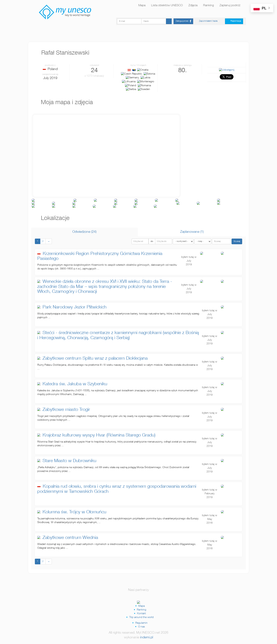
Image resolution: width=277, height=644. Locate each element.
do (152, 241)
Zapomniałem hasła (208, 21)
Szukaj (237, 241)
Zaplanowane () (192, 232)
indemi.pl (146, 637)
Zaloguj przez (183, 21)
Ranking (208, 5)
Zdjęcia (192, 5)
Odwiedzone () (84, 232)
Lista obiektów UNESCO (167, 5)
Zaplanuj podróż (230, 5)
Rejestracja (235, 21)
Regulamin (141, 623)
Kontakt (141, 613)
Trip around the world (141, 617)
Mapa (141, 5)
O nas (141, 627)
